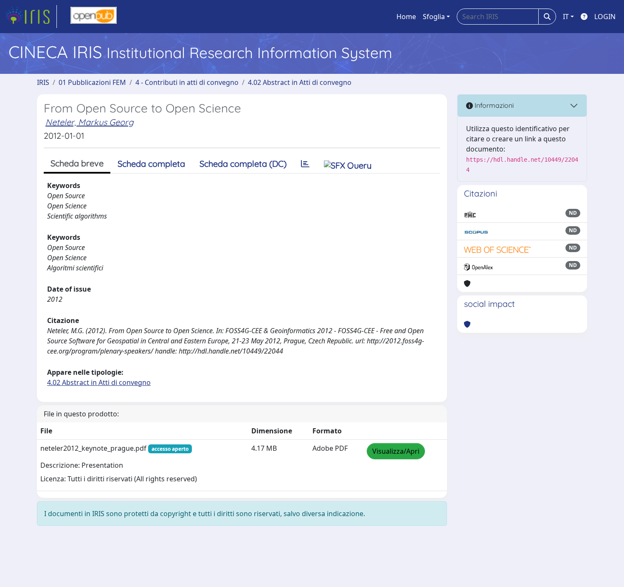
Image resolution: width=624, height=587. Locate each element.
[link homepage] (31, 16)
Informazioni (493, 105)
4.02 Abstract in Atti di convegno (299, 82)
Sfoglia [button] (434, 16)
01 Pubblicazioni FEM (92, 82)
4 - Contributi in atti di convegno (187, 82)
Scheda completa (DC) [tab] (243, 163)
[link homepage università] (94, 16)
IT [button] (566, 16)
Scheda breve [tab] (77, 163)
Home (406, 16)
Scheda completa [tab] (151, 163)
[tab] (305, 164)
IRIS (43, 82)
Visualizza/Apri (395, 451)
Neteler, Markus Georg (89, 122)
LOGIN (605, 16)
